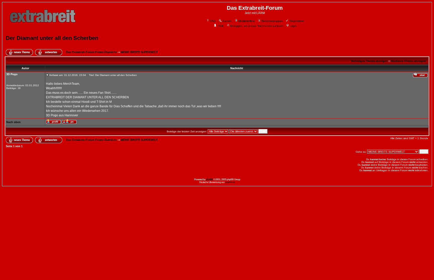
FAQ (212, 21)
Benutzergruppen (272, 21)
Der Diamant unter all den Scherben (52, 38)
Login (293, 25)
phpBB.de (230, 182)
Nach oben (13, 122)
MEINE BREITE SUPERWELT (139, 52)
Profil (221, 25)
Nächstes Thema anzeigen (408, 60)
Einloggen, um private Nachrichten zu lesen (256, 25)
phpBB (209, 179)
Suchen (227, 21)
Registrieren (296, 21)
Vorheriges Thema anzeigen (369, 60)
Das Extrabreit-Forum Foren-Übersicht (91, 52)
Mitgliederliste (246, 21)
